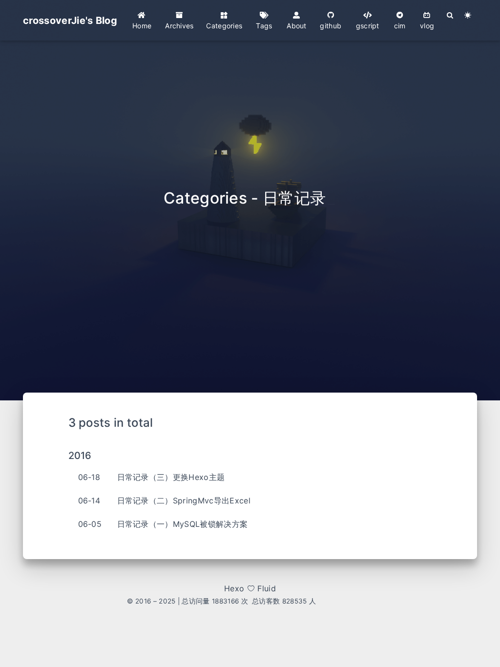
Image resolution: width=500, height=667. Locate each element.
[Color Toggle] (468, 15)
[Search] (450, 15)
